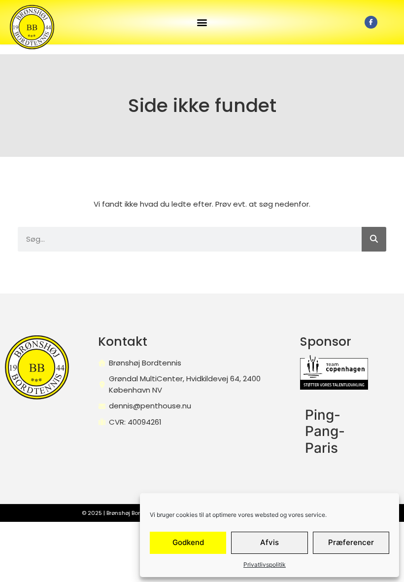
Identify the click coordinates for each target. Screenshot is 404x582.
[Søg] (374, 239)
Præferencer (351, 542)
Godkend (188, 542)
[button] (202, 22)
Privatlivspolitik (264, 564)
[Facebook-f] (371, 22)
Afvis (269, 542)
